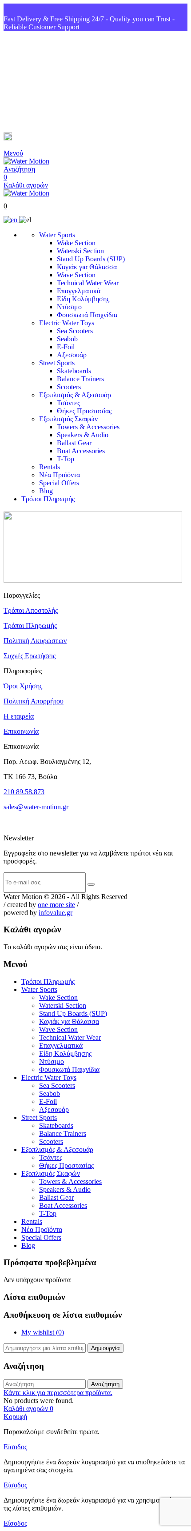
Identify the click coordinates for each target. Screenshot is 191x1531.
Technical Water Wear (88, 283)
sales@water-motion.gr (48, 138)
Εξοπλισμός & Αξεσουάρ (75, 395)
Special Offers (59, 483)
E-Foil (66, 347)
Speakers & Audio (82, 435)
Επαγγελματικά (78, 291)
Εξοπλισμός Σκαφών (68, 419)
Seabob (67, 339)
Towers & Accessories (88, 427)
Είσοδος (15, 1447)
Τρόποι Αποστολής (31, 610)
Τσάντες (68, 403)
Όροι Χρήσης (23, 686)
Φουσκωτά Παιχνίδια (87, 315)
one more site (56, 904)
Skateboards (74, 371)
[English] (11, 220)
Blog (46, 491)
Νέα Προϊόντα (59, 475)
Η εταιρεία (19, 716)
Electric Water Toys (66, 323)
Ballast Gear (74, 443)
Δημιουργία (105, 1348)
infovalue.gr (55, 912)
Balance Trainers (80, 379)
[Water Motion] (26, 161)
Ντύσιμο (69, 307)
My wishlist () (42, 1332)
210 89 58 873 (36, 82)
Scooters (69, 387)
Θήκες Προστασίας (84, 411)
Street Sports (57, 363)
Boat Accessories (81, 451)
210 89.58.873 (24, 791)
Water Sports (57, 235)
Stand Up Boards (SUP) (91, 259)
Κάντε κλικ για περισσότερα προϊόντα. (58, 1392)
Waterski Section (80, 251)
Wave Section (76, 275)
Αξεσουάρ (72, 355)
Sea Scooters (75, 331)
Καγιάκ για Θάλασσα (87, 267)
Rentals (49, 467)
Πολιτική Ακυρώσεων (35, 640)
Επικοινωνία (21, 731)
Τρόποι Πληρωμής (48, 499)
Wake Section (76, 243)
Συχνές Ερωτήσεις (30, 656)
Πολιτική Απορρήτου (34, 701)
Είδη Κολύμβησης (83, 299)
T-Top (65, 459)
